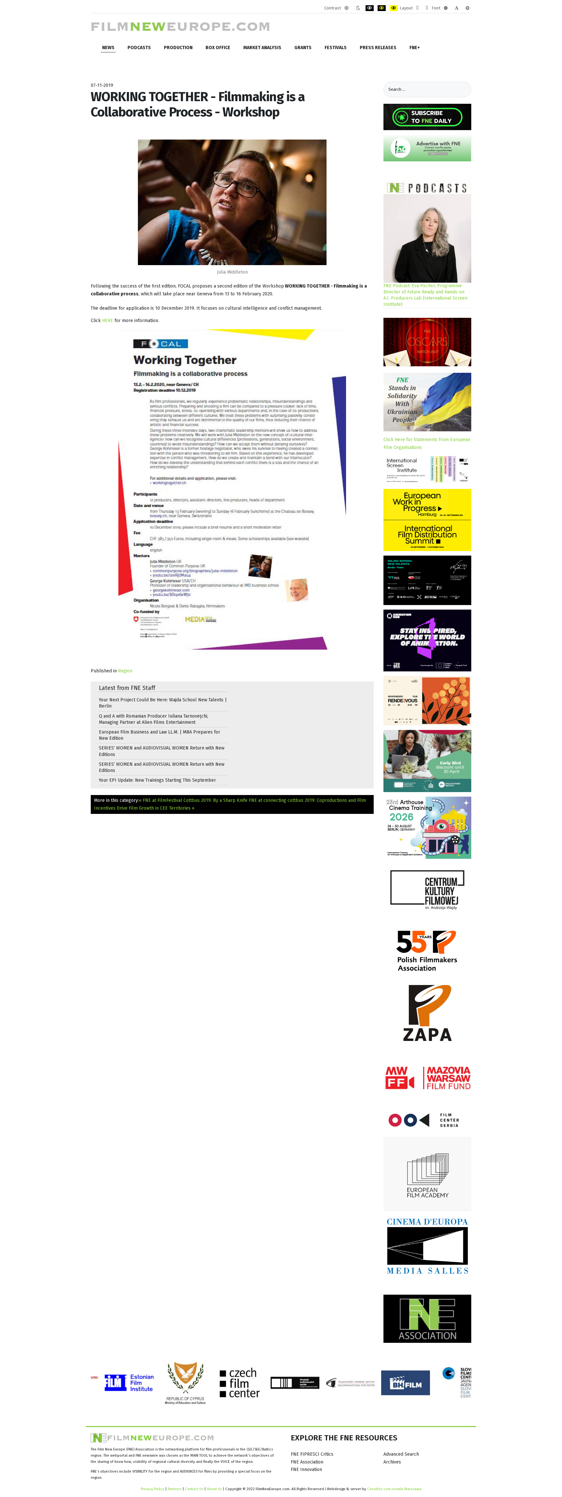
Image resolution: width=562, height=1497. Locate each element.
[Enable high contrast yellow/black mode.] (393, 8)
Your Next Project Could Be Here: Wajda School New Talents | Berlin (163, 703)
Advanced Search (401, 1454)
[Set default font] (457, 8)
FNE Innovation (306, 1469)
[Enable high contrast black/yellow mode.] (381, 8)
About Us (214, 1489)
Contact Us (194, 1489)
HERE (108, 320)
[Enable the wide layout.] (427, 8)
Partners (174, 1489)
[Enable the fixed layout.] (417, 8)
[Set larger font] (467, 8)
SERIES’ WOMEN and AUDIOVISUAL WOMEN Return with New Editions (161, 751)
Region (125, 671)
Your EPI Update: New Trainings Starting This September (157, 780)
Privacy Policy (152, 1489)
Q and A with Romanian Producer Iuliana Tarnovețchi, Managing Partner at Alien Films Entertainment (153, 719)
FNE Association (307, 1462)
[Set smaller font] (445, 8)
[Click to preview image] (232, 202)
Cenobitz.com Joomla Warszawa (394, 1489)
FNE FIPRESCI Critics (312, 1454)
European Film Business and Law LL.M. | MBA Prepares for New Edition (159, 735)
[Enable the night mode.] (358, 8)
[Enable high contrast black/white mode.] (369, 8)
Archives (392, 1462)
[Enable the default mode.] (346, 8)
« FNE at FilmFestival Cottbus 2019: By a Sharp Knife (193, 800)
